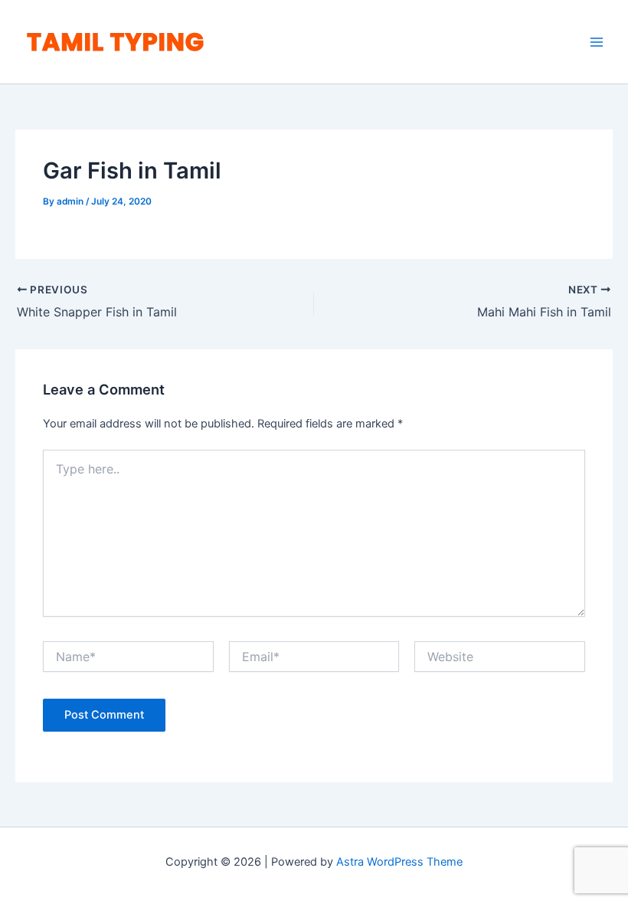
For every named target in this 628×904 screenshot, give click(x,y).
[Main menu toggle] (597, 42)
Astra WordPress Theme (399, 862)
